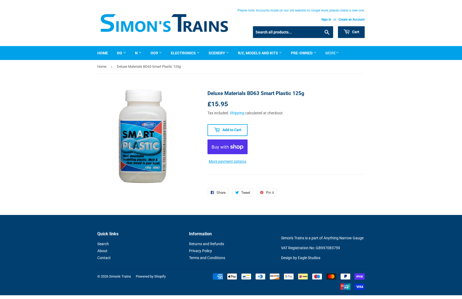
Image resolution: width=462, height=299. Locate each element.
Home (102, 53)
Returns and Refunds (206, 244)
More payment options (227, 161)
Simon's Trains (120, 276)
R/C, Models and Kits (258, 53)
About (102, 251)
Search (103, 244)
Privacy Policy (200, 251)
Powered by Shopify (151, 276)
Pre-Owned (302, 53)
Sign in (326, 19)
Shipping (237, 113)
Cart (355, 32)
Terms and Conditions (207, 258)
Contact (104, 258)
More (330, 53)
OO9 (155, 53)
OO (120, 53)
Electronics (184, 53)
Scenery (217, 53)
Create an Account (351, 19)
